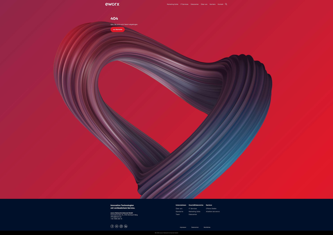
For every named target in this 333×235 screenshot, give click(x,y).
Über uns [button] (204, 4)
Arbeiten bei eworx (213, 211)
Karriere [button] (212, 4)
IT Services (193, 208)
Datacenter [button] (195, 4)
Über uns (179, 208)
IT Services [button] (184, 4)
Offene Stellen (211, 208)
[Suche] (226, 4)
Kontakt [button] (220, 4)
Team (178, 214)
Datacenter (193, 214)
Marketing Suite (194, 211)
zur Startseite (117, 29)
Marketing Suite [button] (172, 4)
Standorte (179, 211)
